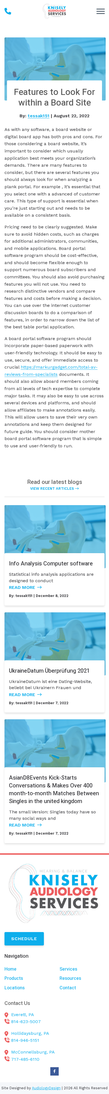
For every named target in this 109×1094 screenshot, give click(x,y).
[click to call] (7, 11)
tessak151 (38, 115)
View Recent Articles (52, 488)
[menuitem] (26, 969)
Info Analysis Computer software (51, 564)
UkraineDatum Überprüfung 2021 (49, 671)
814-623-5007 (26, 1021)
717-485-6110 (25, 1059)
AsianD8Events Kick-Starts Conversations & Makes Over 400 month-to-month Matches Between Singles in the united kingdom (54, 789)
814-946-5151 (25, 1040)
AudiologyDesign (46, 1088)
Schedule (24, 938)
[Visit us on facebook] (54, 1071)
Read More (22, 587)
